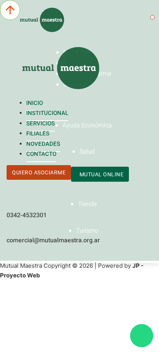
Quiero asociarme (39, 172)
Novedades (43, 144)
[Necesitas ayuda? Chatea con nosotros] (141, 335)
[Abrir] (152, 17)
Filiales (37, 133)
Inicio (34, 103)
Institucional (47, 113)
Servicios (40, 123)
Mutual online (102, 174)
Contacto (41, 154)
